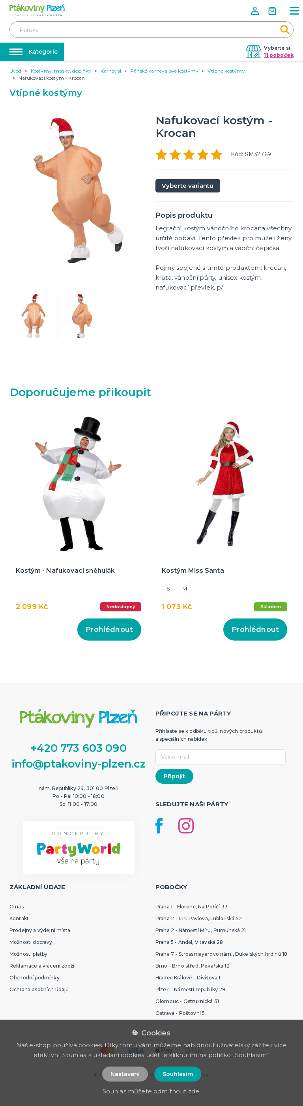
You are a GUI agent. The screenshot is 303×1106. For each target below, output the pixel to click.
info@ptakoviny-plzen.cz (78, 763)
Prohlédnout (109, 629)
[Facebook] (159, 825)
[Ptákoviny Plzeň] (37, 10)
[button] (255, 11)
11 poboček (279, 55)
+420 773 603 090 (78, 748)
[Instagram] (186, 825)
